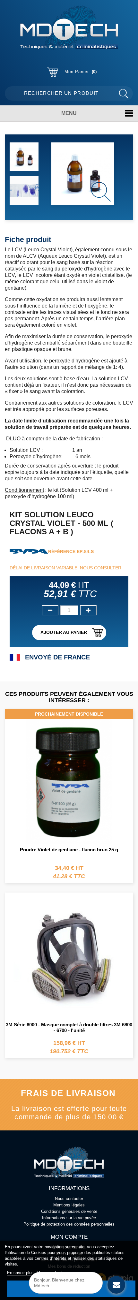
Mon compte (69, 1237)
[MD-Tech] (69, 28)
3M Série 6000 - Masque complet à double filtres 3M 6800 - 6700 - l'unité (69, 1027)
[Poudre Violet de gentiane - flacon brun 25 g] (69, 776)
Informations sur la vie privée (69, 1217)
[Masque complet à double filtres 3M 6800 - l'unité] (69, 956)
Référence (61, 551)
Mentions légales (69, 1205)
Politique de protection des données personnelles (69, 1224)
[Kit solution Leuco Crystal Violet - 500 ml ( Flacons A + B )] (24, 156)
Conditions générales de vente (69, 1211)
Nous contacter (69, 1198)
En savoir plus (21, 1272)
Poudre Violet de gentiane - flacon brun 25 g (69, 849)
